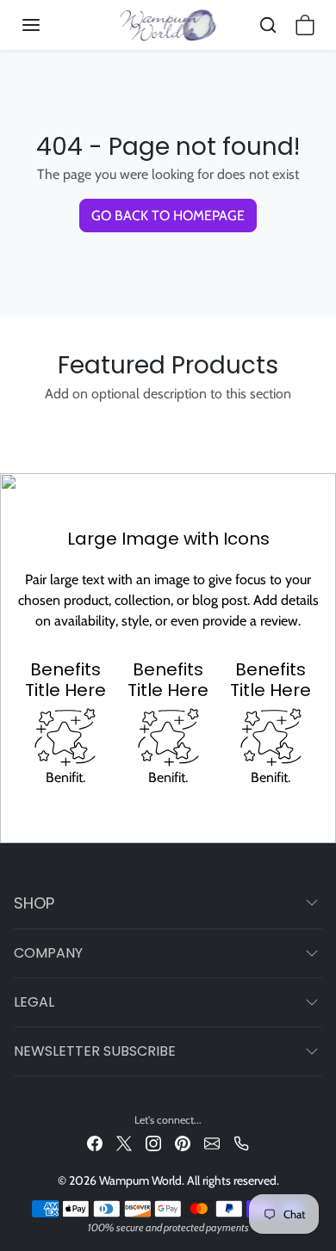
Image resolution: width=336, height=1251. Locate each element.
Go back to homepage (168, 215)
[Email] (212, 1142)
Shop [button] (34, 903)
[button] (48, 25)
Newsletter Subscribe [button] (95, 1051)
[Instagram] (153, 1142)
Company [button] (48, 953)
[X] (124, 1142)
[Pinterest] (182, 1142)
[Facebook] (94, 1142)
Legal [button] (34, 1002)
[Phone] (241, 1142)
